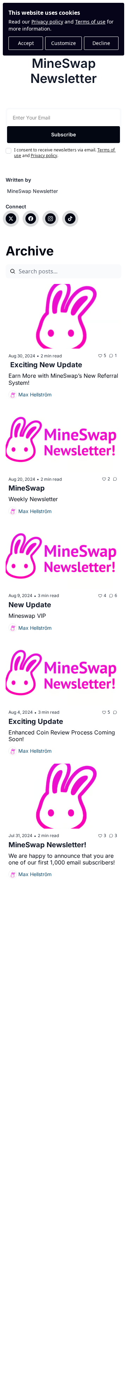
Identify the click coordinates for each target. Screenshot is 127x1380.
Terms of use (90, 21)
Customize (63, 43)
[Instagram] (50, 218)
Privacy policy (47, 21)
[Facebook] (30, 218)
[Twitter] (11, 218)
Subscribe (63, 134)
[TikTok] (70, 218)
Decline (101, 43)
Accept (26, 43)
